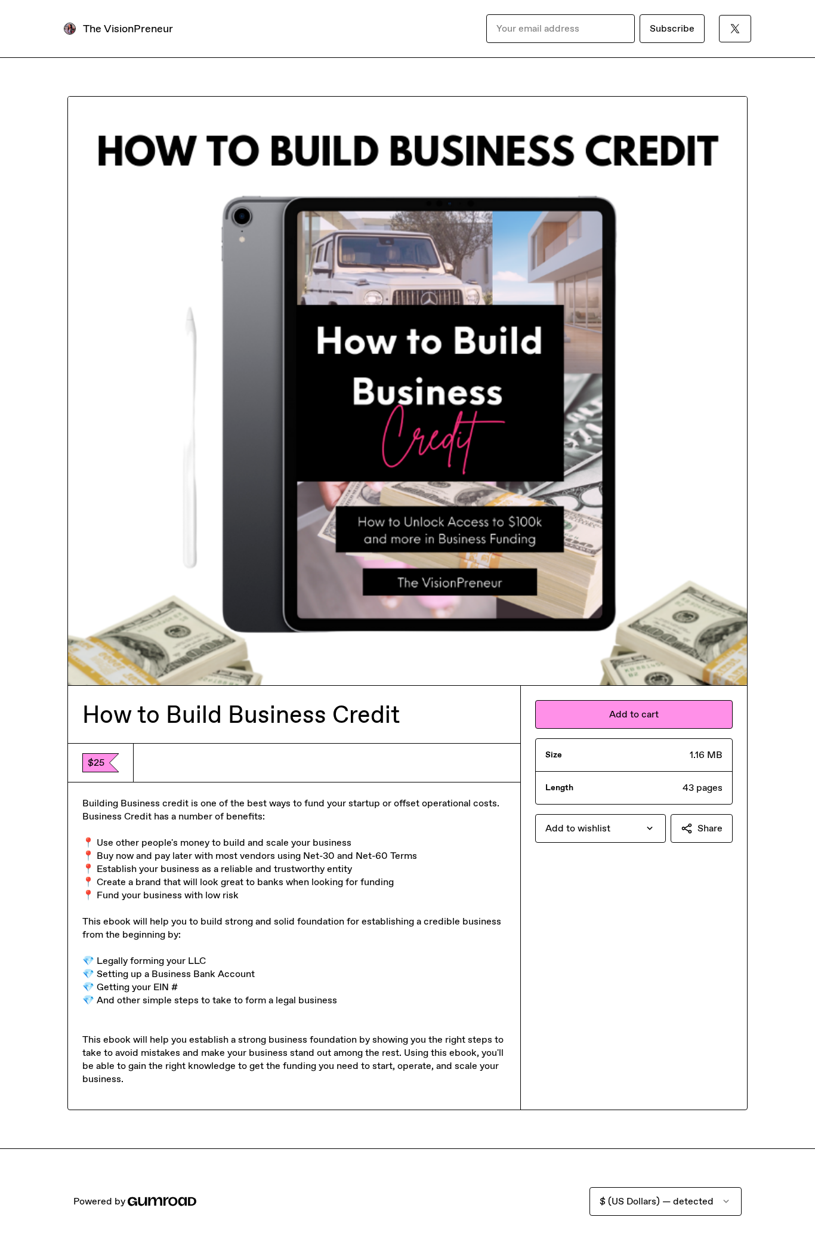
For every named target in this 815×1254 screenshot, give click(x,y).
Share (710, 828)
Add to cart (634, 714)
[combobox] (600, 828)
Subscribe (672, 28)
